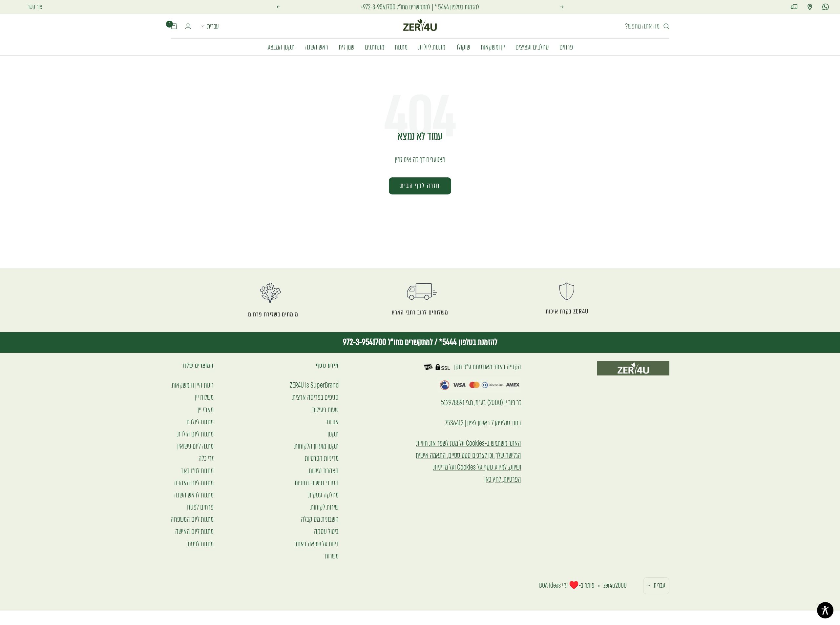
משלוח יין (204, 397)
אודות (333, 422)
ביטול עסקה (326, 531)
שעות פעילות (325, 410)
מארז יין (206, 410)
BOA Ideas (550, 585)
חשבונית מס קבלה (320, 519)
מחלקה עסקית (323, 495)
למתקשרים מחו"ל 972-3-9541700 (388, 342)
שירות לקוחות (324, 507)
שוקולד (463, 47)
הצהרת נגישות (324, 471)
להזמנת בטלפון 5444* (467, 342)
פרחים (566, 47)
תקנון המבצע (281, 47)
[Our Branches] (810, 7)
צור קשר (35, 7)
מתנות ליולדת (431, 47)
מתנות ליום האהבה (194, 483)
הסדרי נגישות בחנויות (317, 483)
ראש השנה (316, 47)
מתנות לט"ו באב (197, 471)
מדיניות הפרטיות (322, 458)
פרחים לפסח (200, 507)
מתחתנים (374, 47)
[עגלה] (174, 26)
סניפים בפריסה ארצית (315, 397)
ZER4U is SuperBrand (314, 385)
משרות (332, 556)
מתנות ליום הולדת (195, 434)
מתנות (401, 47)
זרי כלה (206, 458)
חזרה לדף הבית (420, 186)
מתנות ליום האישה (194, 531)
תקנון (333, 434)
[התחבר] (188, 26)
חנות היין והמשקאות (193, 385)
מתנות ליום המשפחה (192, 519)
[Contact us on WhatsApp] (825, 7)
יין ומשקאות (493, 47)
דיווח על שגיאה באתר (317, 544)
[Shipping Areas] (794, 7)
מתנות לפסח (201, 544)
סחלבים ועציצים (532, 47)
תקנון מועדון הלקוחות (316, 446)
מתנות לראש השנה (194, 495)
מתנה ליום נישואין (195, 446)
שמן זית (346, 47)
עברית (213, 26)
